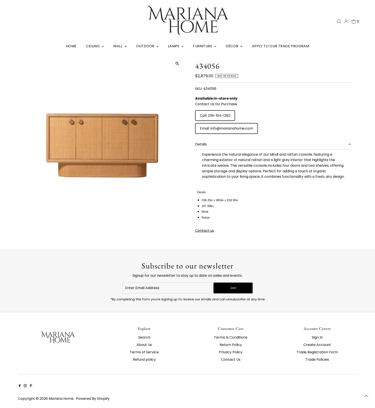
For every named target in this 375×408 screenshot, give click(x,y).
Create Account (317, 344)
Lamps (174, 46)
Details (201, 144)
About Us (144, 344)
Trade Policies (317, 359)
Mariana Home (61, 398)
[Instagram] (25, 386)
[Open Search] (339, 21)
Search (144, 337)
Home (71, 46)
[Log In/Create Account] (346, 21)
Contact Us (230, 359)
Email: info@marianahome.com (226, 128)
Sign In (317, 337)
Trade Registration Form (317, 352)
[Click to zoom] (177, 63)
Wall (118, 46)
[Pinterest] (31, 386)
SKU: (198, 88)
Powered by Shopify (93, 398)
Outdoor (145, 46)
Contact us (204, 230)
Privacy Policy (230, 352)
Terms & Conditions (230, 337)
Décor (232, 46)
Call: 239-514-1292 (215, 115)
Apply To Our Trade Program (280, 46)
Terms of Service (144, 352)
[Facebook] (20, 386)
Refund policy (144, 359)
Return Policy (231, 344)
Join (233, 288)
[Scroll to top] (366, 396)
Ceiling (93, 46)
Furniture (203, 46)
